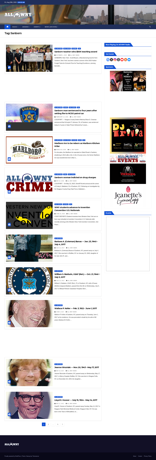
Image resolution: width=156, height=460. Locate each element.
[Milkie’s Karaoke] (128, 81)
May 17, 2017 (60, 403)
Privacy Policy (147, 456)
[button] (150, 27)
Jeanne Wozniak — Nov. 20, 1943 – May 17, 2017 (76, 367)
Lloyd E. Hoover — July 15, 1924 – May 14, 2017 (75, 400)
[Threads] (118, 59)
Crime (65, 174)
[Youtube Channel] (122, 59)
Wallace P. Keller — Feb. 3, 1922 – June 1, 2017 (75, 308)
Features (74, 48)
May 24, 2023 (60, 181)
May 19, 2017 (60, 370)
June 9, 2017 (60, 312)
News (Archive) (51, 27)
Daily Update (67, 48)
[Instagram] (115, 59)
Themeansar (35, 456)
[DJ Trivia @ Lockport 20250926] (128, 135)
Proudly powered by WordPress (13, 456)
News (79, 140)
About (134, 456)
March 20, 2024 (61, 149)
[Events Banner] (128, 158)
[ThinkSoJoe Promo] (128, 173)
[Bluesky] (129, 59)
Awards (25, 27)
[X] (111, 59)
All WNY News (58, 48)
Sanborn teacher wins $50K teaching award (75, 51)
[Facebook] (108, 59)
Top (79, 48)
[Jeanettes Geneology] (128, 195)
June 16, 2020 (60, 213)
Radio (15, 27)
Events (37, 27)
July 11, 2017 (60, 247)
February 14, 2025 (62, 117)
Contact (140, 456)
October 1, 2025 (61, 55)
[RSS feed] (125, 59)
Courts (66, 107)
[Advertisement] (53, 89)
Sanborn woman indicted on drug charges (75, 177)
